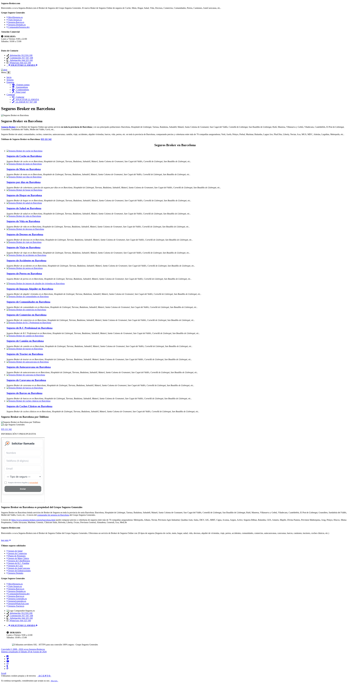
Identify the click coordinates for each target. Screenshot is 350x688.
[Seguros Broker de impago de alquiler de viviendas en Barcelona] (36, 283)
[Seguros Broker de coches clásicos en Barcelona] (28, 401)
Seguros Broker (8, 127)
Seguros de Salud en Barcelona (24, 208)
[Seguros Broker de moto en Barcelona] (24, 164)
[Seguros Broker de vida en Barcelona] (24, 216)
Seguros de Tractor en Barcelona (25, 354)
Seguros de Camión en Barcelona (25, 340)
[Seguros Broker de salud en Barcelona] (24, 203)
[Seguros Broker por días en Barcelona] (24, 177)
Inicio (9, 77)
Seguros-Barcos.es (16, 22)
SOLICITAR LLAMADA (26, 99)
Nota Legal (20, 92)
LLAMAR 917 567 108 (25, 102)
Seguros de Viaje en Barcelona (23, 247)
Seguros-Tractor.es (16, 606)
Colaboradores (22, 89)
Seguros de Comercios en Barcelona (26, 314)
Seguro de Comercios (17, 553)
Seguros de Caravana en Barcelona (26, 380)
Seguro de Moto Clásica (18, 558)
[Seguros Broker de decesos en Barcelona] (25, 229)
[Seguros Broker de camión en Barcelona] (25, 336)
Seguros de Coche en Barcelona (24, 156)
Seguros (10, 80)
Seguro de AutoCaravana (19, 568)
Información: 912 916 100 (20, 55)
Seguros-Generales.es (17, 598)
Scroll (3, 673)
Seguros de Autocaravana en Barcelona (29, 367)
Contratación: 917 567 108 (21, 58)
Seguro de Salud (15, 551)
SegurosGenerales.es (17, 601)
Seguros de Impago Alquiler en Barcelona (30, 288)
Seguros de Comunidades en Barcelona (28, 301)
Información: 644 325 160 (20, 60)
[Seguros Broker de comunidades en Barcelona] (28, 296)
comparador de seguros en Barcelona (53, 515)
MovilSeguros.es (15, 17)
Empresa (10, 82)
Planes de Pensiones (17, 556)
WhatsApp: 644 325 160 (19, 63)
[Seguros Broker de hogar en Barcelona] (24, 190)
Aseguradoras (21, 87)
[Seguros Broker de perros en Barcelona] (25, 268)
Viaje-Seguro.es (15, 20)
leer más (5, 540)
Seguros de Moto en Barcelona (24, 169)
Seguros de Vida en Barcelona (23, 221)
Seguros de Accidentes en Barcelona (26, 260)
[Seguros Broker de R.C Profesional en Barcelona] (29, 322)
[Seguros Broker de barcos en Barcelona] (25, 388)
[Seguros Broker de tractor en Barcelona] (25, 349)
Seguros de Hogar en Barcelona (24, 195)
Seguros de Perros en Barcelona (24, 273)
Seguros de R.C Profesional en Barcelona (29, 327)
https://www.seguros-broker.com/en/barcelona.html (33, 520)
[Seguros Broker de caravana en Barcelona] (26, 375)
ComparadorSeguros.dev (19, 27)
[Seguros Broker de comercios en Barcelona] (26, 309)
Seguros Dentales (15, 573)
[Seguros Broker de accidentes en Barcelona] (26, 255)
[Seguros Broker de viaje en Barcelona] (24, 242)
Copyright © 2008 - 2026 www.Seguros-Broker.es (23, 649)
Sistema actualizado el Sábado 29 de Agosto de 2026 (24, 652)
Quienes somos (22, 85)
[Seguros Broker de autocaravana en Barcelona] (28, 362)
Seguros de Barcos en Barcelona (24, 393)
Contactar (11, 94)
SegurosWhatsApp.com (18, 603)
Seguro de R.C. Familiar (18, 563)
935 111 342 (46, 139)
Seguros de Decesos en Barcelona (25, 234)
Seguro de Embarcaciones (19, 570)
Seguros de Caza (15, 566)
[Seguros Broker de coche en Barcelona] (24, 151)
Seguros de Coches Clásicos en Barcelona (29, 406)
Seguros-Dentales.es (17, 25)
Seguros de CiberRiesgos (19, 561)
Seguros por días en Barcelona (24, 182)
